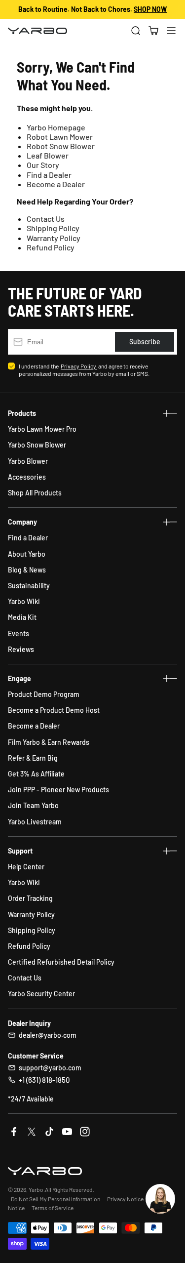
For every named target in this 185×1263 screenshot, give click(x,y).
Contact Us (46, 218)
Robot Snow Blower (61, 146)
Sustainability (29, 585)
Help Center (26, 866)
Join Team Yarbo (33, 805)
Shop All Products (35, 493)
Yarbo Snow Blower (37, 445)
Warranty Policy (53, 238)
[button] (153, 31)
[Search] (136, 31)
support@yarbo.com (50, 1067)
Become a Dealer (56, 184)
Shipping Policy (53, 228)
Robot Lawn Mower (60, 136)
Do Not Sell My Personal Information (55, 1198)
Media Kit (22, 617)
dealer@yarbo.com (47, 1035)
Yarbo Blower (28, 461)
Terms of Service (53, 1207)
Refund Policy (50, 247)
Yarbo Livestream (35, 821)
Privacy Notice (125, 1198)
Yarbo (36, 1189)
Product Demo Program (43, 694)
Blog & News (27, 570)
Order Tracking (30, 898)
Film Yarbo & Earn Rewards (48, 742)
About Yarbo (26, 554)
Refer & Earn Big (33, 758)
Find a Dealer (49, 174)
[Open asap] (160, 1199)
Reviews (21, 649)
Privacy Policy (79, 366)
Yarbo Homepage (56, 127)
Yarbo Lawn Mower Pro (42, 429)
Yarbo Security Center (41, 993)
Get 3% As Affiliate (36, 774)
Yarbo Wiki (24, 601)
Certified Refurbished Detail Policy (61, 962)
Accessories (27, 477)
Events (18, 633)
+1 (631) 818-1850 (44, 1079)
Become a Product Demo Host (54, 710)
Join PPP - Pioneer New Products (58, 789)
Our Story (43, 164)
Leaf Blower (48, 155)
